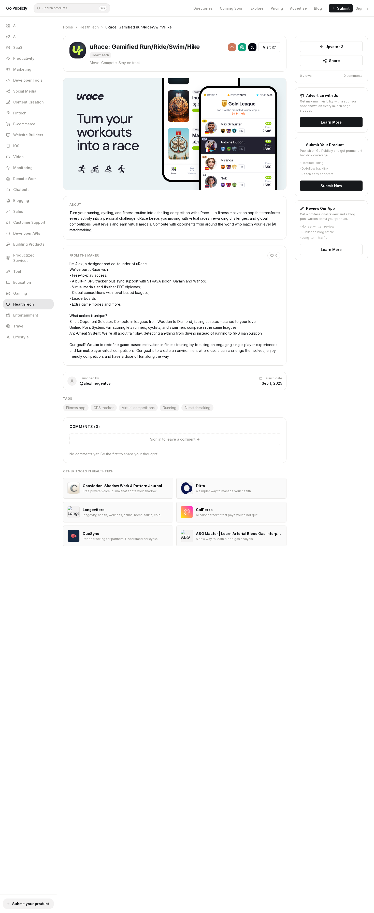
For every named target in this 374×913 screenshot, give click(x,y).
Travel (18, 326)
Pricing (277, 8)
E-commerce (24, 124)
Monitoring (23, 168)
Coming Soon (231, 8)
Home (68, 27)
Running (169, 408)
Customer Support (29, 222)
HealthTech (23, 304)
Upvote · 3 (334, 46)
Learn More (331, 122)
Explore (257, 8)
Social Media (24, 91)
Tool (17, 271)
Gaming (20, 293)
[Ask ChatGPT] (242, 47)
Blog (318, 8)
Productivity (23, 58)
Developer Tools (27, 80)
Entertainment (25, 315)
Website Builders (28, 135)
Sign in (362, 8)
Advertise (298, 8)
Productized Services (24, 258)
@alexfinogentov (95, 383)
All (15, 25)
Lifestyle (21, 337)
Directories (203, 8)
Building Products (29, 244)
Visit (267, 47)
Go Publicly (16, 8)
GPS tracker (104, 408)
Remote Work (25, 178)
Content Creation (28, 102)
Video (18, 157)
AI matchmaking (197, 408)
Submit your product (30, 904)
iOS (16, 146)
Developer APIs (26, 233)
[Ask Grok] (252, 47)
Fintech (19, 113)
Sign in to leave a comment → (175, 439)
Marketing (22, 69)
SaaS (17, 47)
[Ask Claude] (232, 47)
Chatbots (21, 189)
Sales (18, 211)
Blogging (21, 200)
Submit (343, 8)
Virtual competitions (138, 408)
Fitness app (75, 408)
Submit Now (331, 186)
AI (15, 36)
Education (22, 282)
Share (334, 60)
